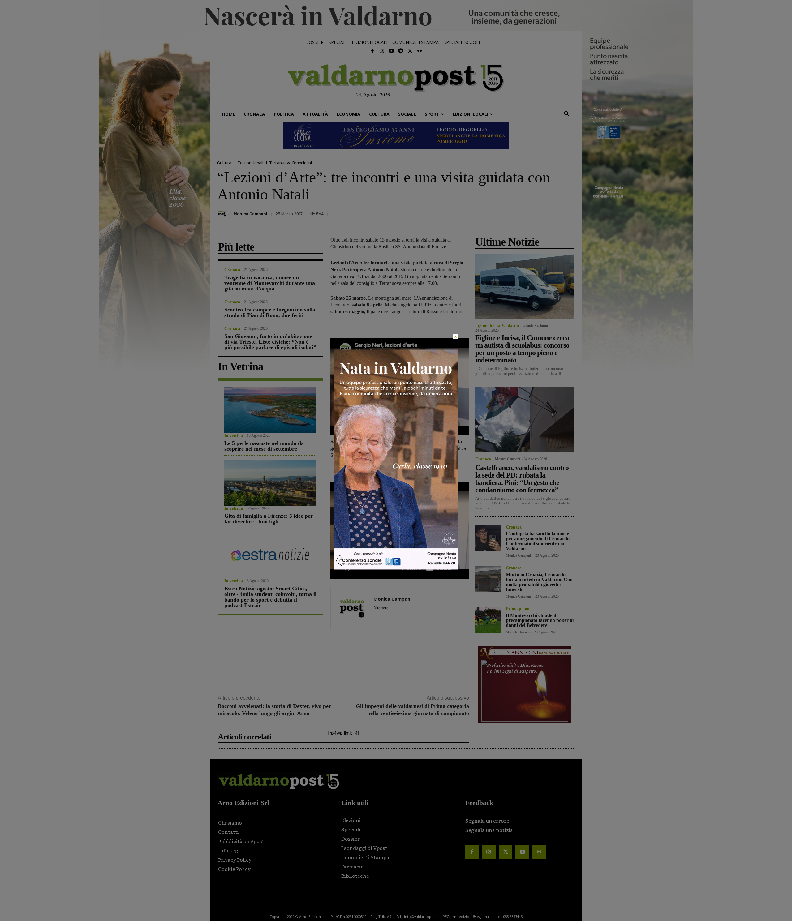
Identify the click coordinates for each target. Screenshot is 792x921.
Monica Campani (250, 214)
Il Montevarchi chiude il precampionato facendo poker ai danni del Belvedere (540, 620)
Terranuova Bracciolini (290, 163)
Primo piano (517, 609)
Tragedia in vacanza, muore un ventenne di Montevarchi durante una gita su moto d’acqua (269, 283)
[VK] (539, 212)
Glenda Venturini (535, 325)
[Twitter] (410, 51)
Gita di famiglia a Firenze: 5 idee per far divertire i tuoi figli (268, 519)
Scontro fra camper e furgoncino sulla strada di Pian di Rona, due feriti (269, 312)
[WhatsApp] (554, 212)
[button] (566, 114)
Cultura (224, 163)
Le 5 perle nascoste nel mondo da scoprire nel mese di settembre (264, 446)
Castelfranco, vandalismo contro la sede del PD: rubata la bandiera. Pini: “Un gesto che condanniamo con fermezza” (522, 479)
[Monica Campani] (222, 213)
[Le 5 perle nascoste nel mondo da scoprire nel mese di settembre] (270, 410)
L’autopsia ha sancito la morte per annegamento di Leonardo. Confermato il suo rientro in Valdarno (538, 541)
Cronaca (232, 270)
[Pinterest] (525, 212)
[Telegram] (400, 51)
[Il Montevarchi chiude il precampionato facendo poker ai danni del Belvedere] (488, 619)
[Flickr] (419, 51)
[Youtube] (391, 51)
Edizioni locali (250, 163)
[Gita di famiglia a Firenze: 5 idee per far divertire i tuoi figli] (270, 483)
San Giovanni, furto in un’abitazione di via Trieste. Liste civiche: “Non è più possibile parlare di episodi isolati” (270, 341)
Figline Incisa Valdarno (497, 325)
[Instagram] (381, 51)
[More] (568, 212)
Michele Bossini (518, 632)
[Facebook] (372, 51)
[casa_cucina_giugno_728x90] (396, 135)
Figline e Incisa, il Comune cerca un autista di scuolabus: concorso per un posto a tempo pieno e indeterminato (522, 349)
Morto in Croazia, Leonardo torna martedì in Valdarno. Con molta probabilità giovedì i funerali (539, 582)
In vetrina (233, 436)
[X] (511, 212)
